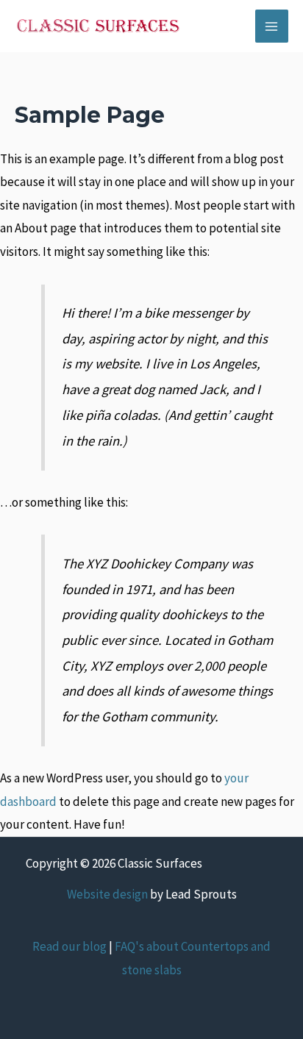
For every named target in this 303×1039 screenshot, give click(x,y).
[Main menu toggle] (272, 26)
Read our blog (69, 946)
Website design (107, 894)
